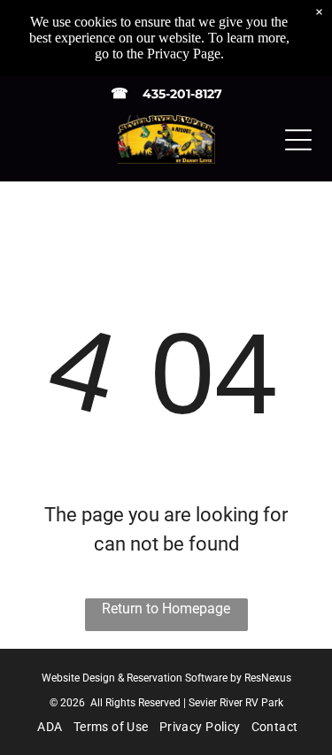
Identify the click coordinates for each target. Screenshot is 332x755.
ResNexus (267, 678)
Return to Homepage (166, 608)
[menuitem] (48, 727)
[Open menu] (298, 140)
